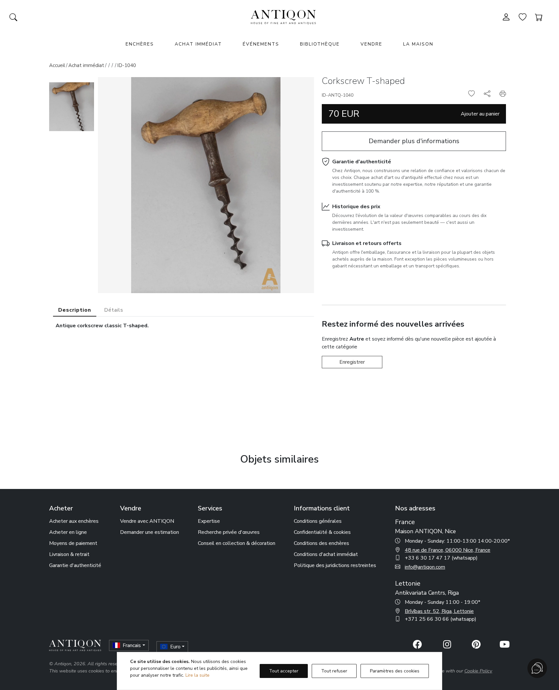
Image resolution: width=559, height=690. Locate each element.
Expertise (209, 521)
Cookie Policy (478, 671)
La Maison (418, 44)
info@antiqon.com (425, 567)
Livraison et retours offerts (367, 243)
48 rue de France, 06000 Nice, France (447, 550)
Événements (261, 44)
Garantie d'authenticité (361, 161)
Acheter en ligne (68, 532)
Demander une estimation (149, 532)
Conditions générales (318, 521)
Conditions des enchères (321, 543)
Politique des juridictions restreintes (335, 565)
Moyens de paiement (73, 543)
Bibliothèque (320, 44)
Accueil (57, 65)
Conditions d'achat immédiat (326, 554)
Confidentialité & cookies (322, 532)
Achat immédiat (198, 44)
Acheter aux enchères (74, 521)
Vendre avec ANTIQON (147, 521)
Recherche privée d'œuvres (229, 532)
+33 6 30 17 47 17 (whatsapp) (441, 557)
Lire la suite (197, 675)
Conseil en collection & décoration (236, 543)
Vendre (371, 44)
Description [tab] (74, 310)
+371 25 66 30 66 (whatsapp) (440, 619)
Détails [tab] (113, 310)
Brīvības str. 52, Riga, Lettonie (439, 611)
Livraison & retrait (69, 554)
